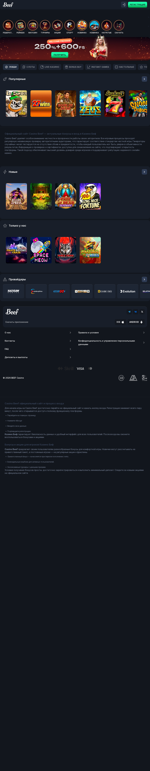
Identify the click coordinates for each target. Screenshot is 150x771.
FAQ (7, 349)
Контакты (10, 341)
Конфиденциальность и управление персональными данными (106, 343)
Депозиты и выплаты (16, 357)
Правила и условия (88, 332)
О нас (8, 332)
